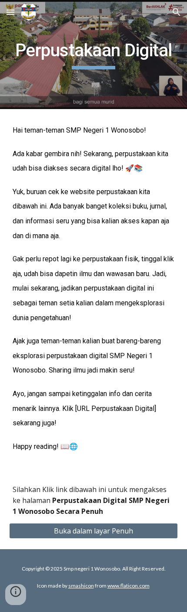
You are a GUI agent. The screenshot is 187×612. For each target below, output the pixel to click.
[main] (93, 54)
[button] (10, 12)
